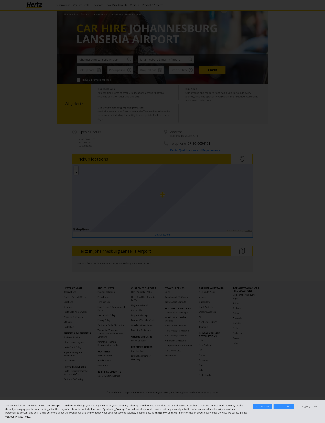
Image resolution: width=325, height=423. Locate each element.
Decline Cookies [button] (283, 406)
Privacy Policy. (23, 416)
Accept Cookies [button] (262, 406)
